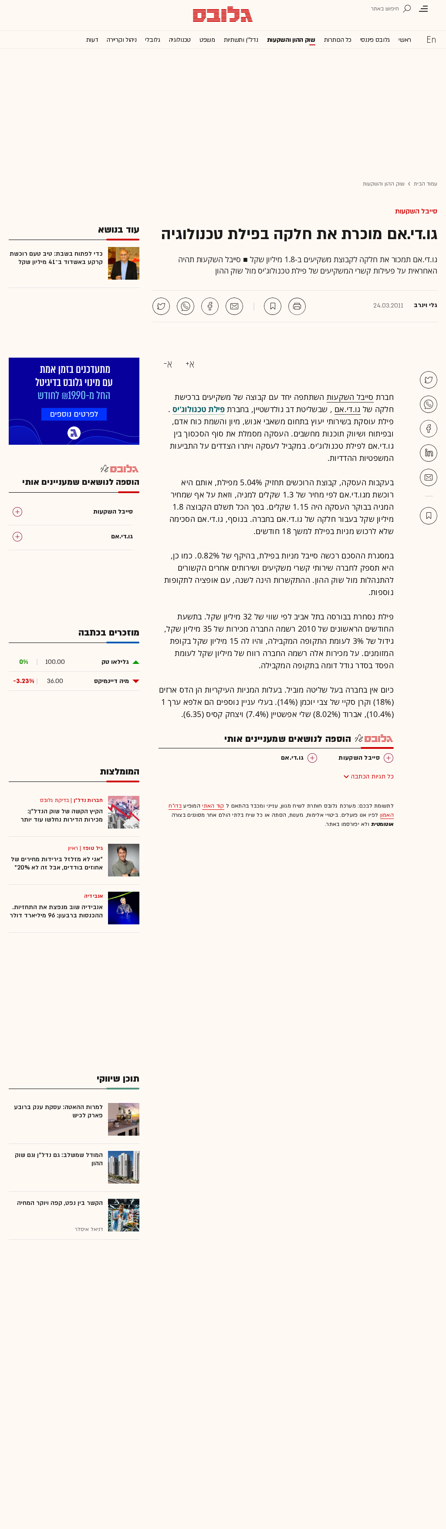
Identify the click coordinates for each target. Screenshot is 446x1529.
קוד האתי (213, 805)
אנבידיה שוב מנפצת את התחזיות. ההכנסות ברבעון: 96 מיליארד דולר (56, 911)
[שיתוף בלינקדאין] (428, 453)
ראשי (405, 40)
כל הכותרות (337, 40)
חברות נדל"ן (88, 800)
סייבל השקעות (416, 211)
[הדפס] (297, 306)
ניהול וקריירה (121, 40)
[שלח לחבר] (428, 477)
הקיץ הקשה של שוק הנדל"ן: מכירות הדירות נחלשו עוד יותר (61, 815)
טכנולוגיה (180, 40)
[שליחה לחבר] (234, 306)
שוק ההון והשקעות (291, 40)
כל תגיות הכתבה (372, 776)
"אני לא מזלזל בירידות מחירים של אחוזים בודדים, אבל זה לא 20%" (57, 863)
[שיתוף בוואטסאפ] (185, 306)
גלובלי (152, 40)
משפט (207, 40)
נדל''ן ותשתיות (241, 40)
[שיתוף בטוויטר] (161, 306)
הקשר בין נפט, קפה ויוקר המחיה (60, 1203)
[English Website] (431, 39)
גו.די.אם (347, 409)
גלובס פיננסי (375, 40)
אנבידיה (93, 896)
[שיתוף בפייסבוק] (210, 306)
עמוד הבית (425, 183)
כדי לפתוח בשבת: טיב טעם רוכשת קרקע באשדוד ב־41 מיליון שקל (56, 258)
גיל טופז (93, 848)
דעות (92, 40)
